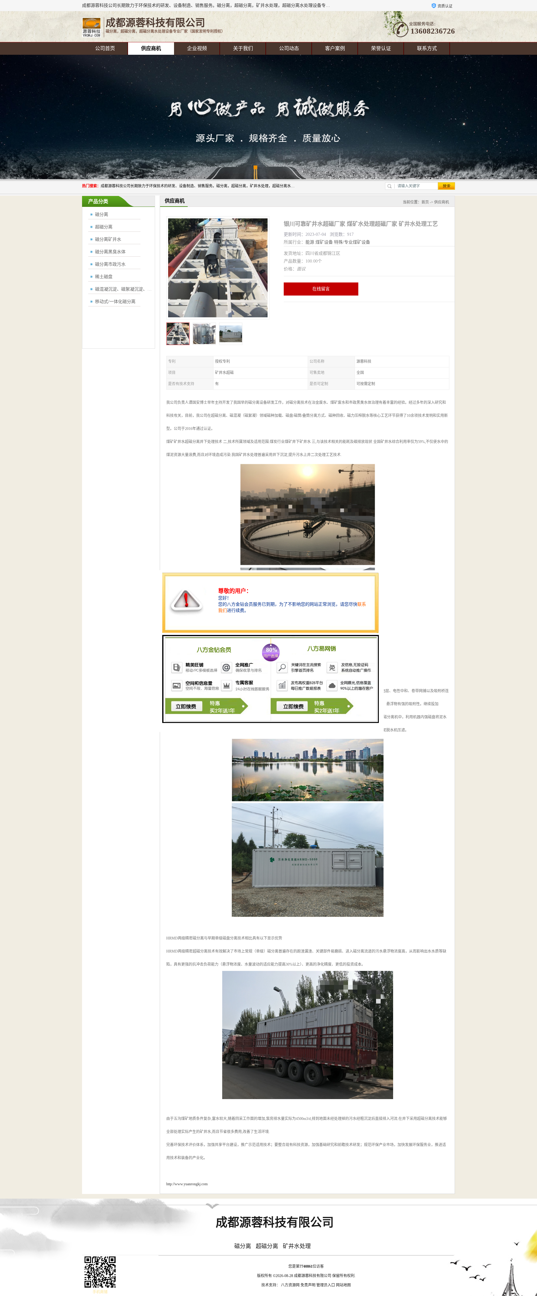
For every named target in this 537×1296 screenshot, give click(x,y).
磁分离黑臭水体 (110, 251)
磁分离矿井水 (108, 239)
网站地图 (343, 1285)
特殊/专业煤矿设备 (352, 242)
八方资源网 (290, 1285)
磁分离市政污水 (110, 264)
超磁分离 (103, 227)
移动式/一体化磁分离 (115, 301)
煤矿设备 (324, 242)
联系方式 (427, 48)
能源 (309, 242)
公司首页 (105, 48)
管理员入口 (325, 1285)
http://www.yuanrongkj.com (187, 1184)
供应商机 (151, 48)
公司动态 (289, 48)
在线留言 (321, 289)
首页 (425, 202)
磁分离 (101, 214)
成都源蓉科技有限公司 (312, 1276)
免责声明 (308, 1285)
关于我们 (243, 48)
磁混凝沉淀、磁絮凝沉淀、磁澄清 (127, 289)
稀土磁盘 (103, 276)
